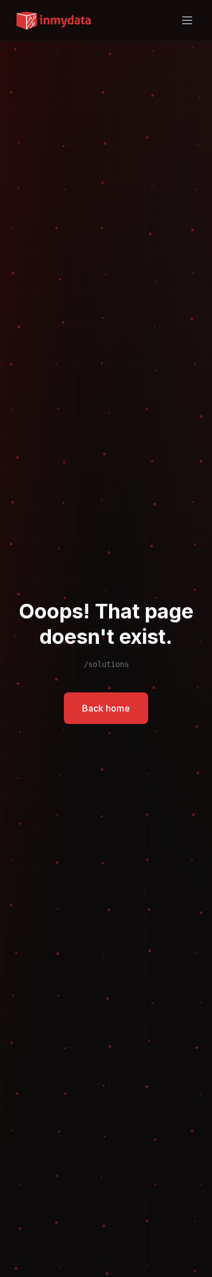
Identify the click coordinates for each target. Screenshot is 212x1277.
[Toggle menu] (187, 20)
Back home (106, 708)
